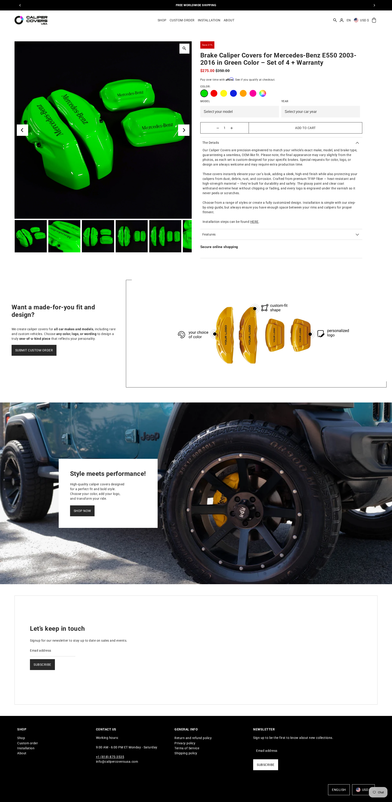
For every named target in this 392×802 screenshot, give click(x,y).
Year (285, 101)
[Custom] (263, 93)
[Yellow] (224, 93)
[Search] (335, 20)
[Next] (374, 5)
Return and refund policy (193, 738)
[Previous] (20, 5)
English (339, 790)
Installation (25, 748)
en (349, 20)
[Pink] (253, 93)
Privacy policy (184, 743)
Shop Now (82, 511)
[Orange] (243, 93)
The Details (210, 142)
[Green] (204, 93)
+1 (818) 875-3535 (110, 757)
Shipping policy (185, 753)
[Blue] (233, 93)
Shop (21, 738)
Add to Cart (305, 128)
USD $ (364, 20)
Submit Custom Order (34, 350)
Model (205, 101)
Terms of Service (186, 748)
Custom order (27, 743)
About (22, 753)
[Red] (214, 93)
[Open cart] (373, 20)
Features (209, 234)
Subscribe (42, 665)
